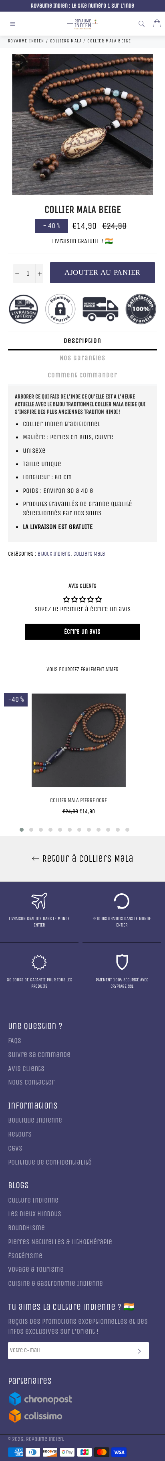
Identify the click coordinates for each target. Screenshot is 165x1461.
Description (82, 340)
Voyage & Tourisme (36, 1269)
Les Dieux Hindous (34, 1214)
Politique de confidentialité (50, 1162)
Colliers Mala (89, 553)
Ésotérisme (25, 1256)
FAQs (14, 1041)
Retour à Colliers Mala (86, 858)
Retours (20, 1134)
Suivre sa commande (39, 1055)
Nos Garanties (82, 358)
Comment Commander (82, 375)
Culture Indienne (33, 1200)
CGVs (15, 1148)
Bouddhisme (26, 1228)
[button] (21, 830)
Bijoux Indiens (54, 553)
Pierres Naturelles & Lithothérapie (60, 1242)
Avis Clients (26, 1069)
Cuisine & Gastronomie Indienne (55, 1283)
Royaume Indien (44, 1439)
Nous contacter (31, 1082)
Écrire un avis (82, 631)
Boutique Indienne (35, 1120)
